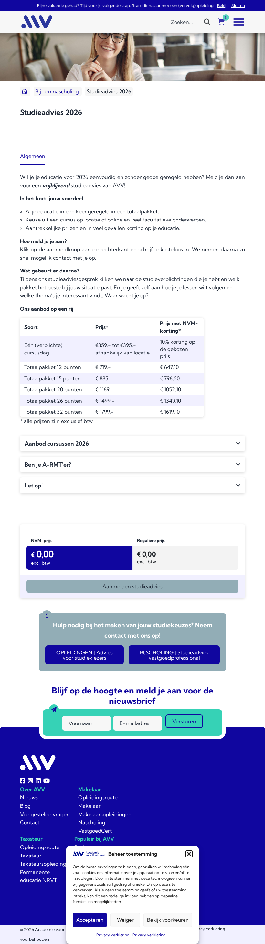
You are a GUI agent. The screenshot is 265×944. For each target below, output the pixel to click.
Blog (25, 806)
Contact (29, 822)
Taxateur (31, 839)
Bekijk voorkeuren (168, 920)
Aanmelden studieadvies (132, 586)
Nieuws (29, 797)
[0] (221, 22)
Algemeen (32, 156)
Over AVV (32, 789)
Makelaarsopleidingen (105, 814)
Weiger (125, 920)
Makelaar (89, 789)
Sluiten (238, 5)
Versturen (184, 721)
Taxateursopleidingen (46, 863)
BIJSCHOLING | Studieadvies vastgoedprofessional (174, 655)
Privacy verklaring (112, 934)
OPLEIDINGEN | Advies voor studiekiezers (84, 655)
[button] (189, 854)
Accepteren (89, 920)
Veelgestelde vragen (45, 814)
